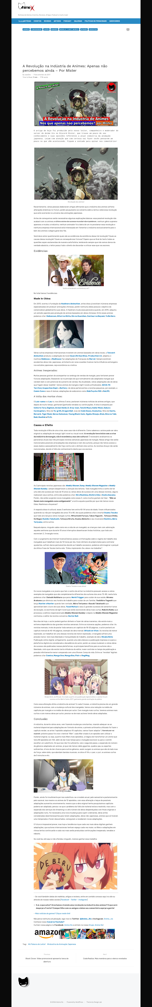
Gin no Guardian (78, 316)
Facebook (65, 900)
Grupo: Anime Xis (96, 925)
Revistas (93, 29)
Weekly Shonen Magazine (96, 486)
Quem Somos (114, 21)
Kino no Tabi (110, 414)
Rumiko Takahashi (51, 519)
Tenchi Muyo (85, 408)
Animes (26, 29)
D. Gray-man (73, 408)
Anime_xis (108, 919)
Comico (49, 656)
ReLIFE (106, 391)
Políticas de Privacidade (96, 21)
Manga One (59, 656)
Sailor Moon (97, 408)
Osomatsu (97, 411)
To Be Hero (110, 316)
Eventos (37, 21)
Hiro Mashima (82, 495)
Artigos (57, 21)
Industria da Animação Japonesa (62, 944)
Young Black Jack (77, 414)
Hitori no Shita (64, 316)
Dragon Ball (67, 411)
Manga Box (69, 656)
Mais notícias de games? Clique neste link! (52, 913)
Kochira (107, 519)
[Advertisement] (76, 47)
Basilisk (42, 417)
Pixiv (77, 656)
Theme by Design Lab (94, 1002)
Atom (102, 414)
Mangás (54, 29)
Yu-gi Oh (57, 411)
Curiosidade (36, 29)
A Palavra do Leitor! (37, 944)
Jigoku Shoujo (92, 414)
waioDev (28, 75)
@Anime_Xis (85, 919)
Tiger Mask (47, 414)
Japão (46, 29)
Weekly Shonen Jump (75, 486)
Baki (36, 417)
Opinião (84, 29)
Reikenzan (51, 316)
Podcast (67, 21)
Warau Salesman (60, 414)
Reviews (47, 21)
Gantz (112, 411)
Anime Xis (68, 925)
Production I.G (95, 356)
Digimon (50, 408)
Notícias (27, 21)
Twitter (74, 900)
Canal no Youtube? (55, 922)
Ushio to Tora (40, 408)
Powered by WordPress (75, 1002)
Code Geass (86, 411)
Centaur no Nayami (96, 316)
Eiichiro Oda (94, 495)
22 (128, 29)
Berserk (37, 414)
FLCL (49, 417)
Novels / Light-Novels (69, 29)
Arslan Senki (61, 408)
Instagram (83, 900)
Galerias (78, 21)
